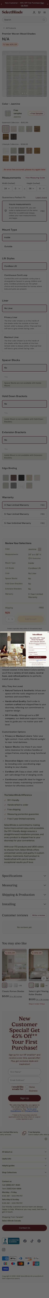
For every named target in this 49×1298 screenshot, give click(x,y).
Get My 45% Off (37, 657)
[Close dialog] (48, 632)
